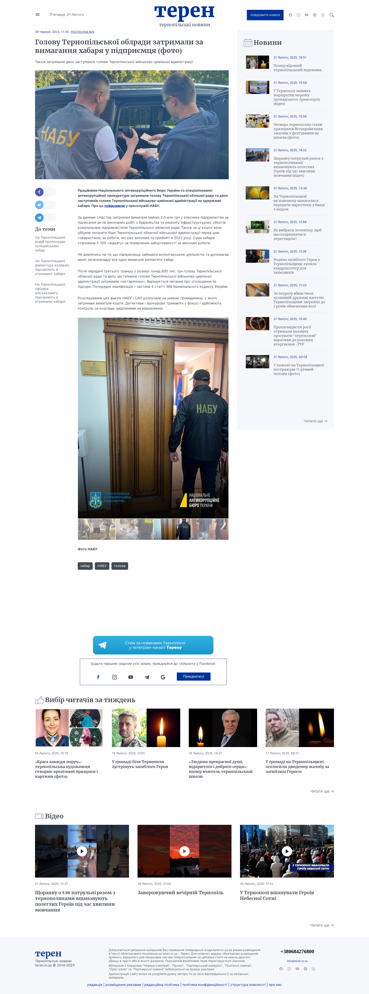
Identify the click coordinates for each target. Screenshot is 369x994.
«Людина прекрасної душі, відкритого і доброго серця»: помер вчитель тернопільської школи (220, 769)
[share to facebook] (45, 192)
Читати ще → (316, 421)
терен (48, 953)
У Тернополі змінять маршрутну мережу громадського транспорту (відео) (297, 97)
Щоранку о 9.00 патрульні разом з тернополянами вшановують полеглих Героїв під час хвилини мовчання (75, 901)
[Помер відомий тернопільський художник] (257, 64)
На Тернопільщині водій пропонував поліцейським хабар (50, 243)
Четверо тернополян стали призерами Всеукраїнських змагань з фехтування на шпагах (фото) (298, 130)
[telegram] (314, 15)
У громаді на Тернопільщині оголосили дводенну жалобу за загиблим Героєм (297, 766)
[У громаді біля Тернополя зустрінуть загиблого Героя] (146, 728)
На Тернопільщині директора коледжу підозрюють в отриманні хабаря (52, 267)
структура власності (248, 984)
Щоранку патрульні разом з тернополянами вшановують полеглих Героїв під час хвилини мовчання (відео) (298, 167)
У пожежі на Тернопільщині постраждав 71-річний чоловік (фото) (299, 369)
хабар (85, 566)
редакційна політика (161, 984)
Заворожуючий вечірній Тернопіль (181, 893)
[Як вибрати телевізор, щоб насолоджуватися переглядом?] (257, 230)
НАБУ (102, 566)
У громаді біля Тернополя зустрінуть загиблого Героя (140, 764)
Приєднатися (193, 676)
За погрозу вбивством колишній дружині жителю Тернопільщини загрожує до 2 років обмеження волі (299, 299)
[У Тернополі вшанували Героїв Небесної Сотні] (287, 851)
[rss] (323, 15)
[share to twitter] (45, 205)
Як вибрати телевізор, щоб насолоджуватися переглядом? (298, 234)
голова (120, 566)
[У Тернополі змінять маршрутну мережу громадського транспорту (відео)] (257, 93)
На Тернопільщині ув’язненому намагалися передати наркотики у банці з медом (299, 202)
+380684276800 (297, 951)
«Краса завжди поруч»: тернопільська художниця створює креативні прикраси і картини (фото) (66, 769)
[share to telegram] (45, 217)
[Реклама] (153, 645)
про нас (275, 984)
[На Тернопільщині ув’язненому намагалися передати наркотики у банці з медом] (257, 198)
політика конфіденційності (204, 984)
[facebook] (290, 15)
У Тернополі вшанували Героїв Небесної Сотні (277, 895)
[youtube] (306, 15)
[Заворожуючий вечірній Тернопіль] (184, 851)
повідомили (114, 206)
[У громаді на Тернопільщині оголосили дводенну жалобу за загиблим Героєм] (300, 728)
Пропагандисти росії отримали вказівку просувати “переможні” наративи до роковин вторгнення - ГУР (295, 335)
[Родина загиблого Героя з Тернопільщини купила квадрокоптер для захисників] (257, 262)
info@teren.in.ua (297, 961)
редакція (94, 984)
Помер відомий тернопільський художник (298, 67)
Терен (184, 10)
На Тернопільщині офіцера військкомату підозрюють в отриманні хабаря (50, 293)
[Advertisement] (52, 371)
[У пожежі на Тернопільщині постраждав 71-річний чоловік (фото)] (257, 365)
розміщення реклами (123, 984)
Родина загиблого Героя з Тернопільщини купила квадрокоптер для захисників (297, 266)
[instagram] (298, 15)
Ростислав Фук (82, 32)
